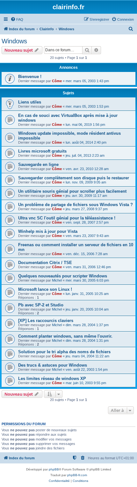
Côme (57, 81)
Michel (57, 280)
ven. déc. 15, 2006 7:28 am (87, 254)
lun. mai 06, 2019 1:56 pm (85, 124)
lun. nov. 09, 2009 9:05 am (86, 182)
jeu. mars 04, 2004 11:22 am (87, 356)
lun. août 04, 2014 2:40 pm (86, 142)
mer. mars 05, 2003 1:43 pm (87, 81)
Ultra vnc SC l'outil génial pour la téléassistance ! (66, 218)
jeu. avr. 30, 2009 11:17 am (86, 195)
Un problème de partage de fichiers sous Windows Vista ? (75, 204)
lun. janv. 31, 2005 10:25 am (87, 294)
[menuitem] (17, 19)
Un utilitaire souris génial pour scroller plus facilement (72, 191)
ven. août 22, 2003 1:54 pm (87, 369)
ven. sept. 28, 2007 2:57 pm (87, 222)
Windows (14, 41)
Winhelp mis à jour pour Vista (47, 231)
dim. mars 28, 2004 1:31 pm (87, 340)
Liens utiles (29, 102)
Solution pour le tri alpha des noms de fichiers (64, 351)
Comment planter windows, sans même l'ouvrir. (65, 336)
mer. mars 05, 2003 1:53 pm (87, 106)
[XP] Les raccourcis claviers (45, 320)
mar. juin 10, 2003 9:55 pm (86, 383)
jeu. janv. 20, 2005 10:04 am (87, 309)
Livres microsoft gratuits (42, 151)
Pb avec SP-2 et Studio (40, 305)
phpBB (54, 469)
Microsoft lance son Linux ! (45, 289)
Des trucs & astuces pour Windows (52, 365)
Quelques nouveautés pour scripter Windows (62, 276)
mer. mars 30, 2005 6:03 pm (87, 280)
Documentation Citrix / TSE (45, 262)
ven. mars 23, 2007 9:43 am (87, 236)
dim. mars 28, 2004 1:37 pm (87, 325)
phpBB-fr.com (77, 475)
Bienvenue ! (29, 76)
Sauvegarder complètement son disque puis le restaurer (73, 177)
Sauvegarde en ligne (38, 164)
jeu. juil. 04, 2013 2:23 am (85, 155)
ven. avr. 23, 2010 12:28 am (87, 169)
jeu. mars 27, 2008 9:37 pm (87, 209)
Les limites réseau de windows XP (52, 378)
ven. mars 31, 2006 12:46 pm (88, 267)
